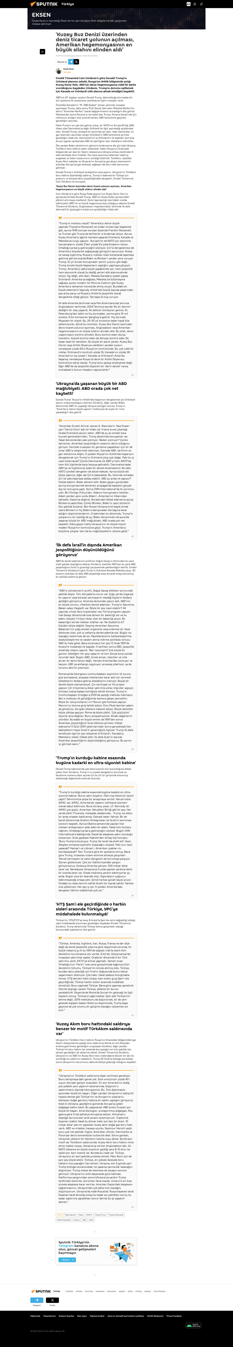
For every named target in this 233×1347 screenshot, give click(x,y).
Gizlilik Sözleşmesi (155, 1316)
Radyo (81, 1215)
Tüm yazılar (67, 72)
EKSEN (59, 1215)
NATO (91, 1220)
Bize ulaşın (82, 1316)
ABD (84, 1220)
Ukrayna (76, 1220)
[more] (132, 375)
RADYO (89, 1215)
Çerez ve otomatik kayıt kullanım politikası (126, 1316)
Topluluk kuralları (97, 1316)
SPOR (130, 1291)
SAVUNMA (111, 1291)
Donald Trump (100, 1215)
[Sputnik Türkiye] (45, 7)
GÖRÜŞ (138, 1291)
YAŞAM (122, 1291)
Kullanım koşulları (66, 1316)
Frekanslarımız (49, 1316)
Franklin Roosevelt (63, 1220)
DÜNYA (79, 1291)
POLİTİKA (89, 1291)
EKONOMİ (100, 1291)
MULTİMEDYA (159, 1291)
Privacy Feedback (174, 1316)
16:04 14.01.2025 (63, 55)
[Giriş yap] (194, 4)
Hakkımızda (35, 1316)
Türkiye (69, 1291)
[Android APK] (193, 1326)
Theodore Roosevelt (116, 1215)
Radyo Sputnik (70, 1215)
